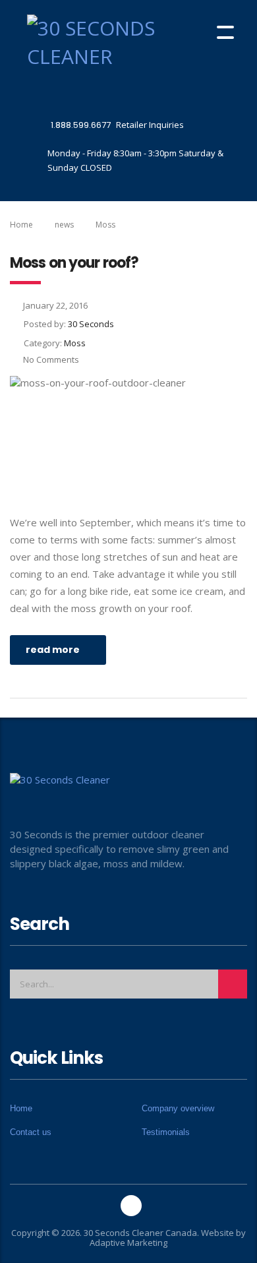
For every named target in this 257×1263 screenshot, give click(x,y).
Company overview (178, 1108)
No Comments (51, 359)
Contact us (30, 1132)
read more (53, 649)
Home (21, 224)
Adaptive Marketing (128, 1242)
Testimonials (166, 1132)
